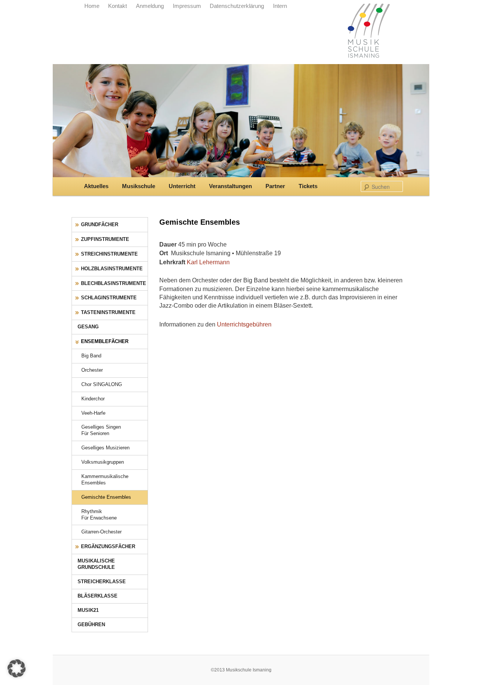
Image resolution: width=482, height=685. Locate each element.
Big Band (91, 356)
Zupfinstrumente (105, 239)
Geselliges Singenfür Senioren (101, 430)
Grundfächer (99, 224)
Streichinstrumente (109, 254)
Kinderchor (93, 398)
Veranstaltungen (230, 186)
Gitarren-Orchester (101, 532)
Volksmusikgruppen (102, 462)
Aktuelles (96, 186)
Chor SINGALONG (101, 384)
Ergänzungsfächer (108, 546)
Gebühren (91, 624)
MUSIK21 (88, 610)
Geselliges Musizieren (105, 448)
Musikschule (138, 186)
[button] (16, 668)
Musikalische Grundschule (96, 564)
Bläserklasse (97, 596)
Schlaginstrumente (109, 297)
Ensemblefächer (104, 341)
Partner (275, 186)
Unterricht (182, 186)
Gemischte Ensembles (106, 497)
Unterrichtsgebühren (244, 324)
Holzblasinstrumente (112, 268)
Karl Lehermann (208, 262)
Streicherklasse (102, 581)
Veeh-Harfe (93, 413)
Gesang (88, 326)
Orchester (92, 370)
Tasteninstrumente (108, 312)
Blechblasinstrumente (113, 283)
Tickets (308, 186)
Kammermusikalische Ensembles (104, 480)
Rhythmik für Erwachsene (99, 515)
